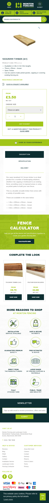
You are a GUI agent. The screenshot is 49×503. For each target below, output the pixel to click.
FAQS (4, 454)
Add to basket (24, 124)
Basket (40, 7)
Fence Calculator (24, 12)
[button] (39, 28)
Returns (26, 459)
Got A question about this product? (24, 130)
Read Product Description (12, 79)
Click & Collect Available (17, 84)
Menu (9, 7)
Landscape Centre (8, 464)
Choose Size (11, 104)
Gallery (4, 456)
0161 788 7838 (8, 440)
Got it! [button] (42, 497)
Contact (4, 459)
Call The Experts (8, 12)
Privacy (26, 466)
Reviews (5, 449)
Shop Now (13, 297)
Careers (26, 451)
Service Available (13, 332)
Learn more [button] (8, 499)
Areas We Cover (29, 449)
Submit (24, 417)
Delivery (26, 456)
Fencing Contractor (8, 466)
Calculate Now (24, 241)
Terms (26, 464)
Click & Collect (28, 461)
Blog (3, 451)
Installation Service (41, 12)
